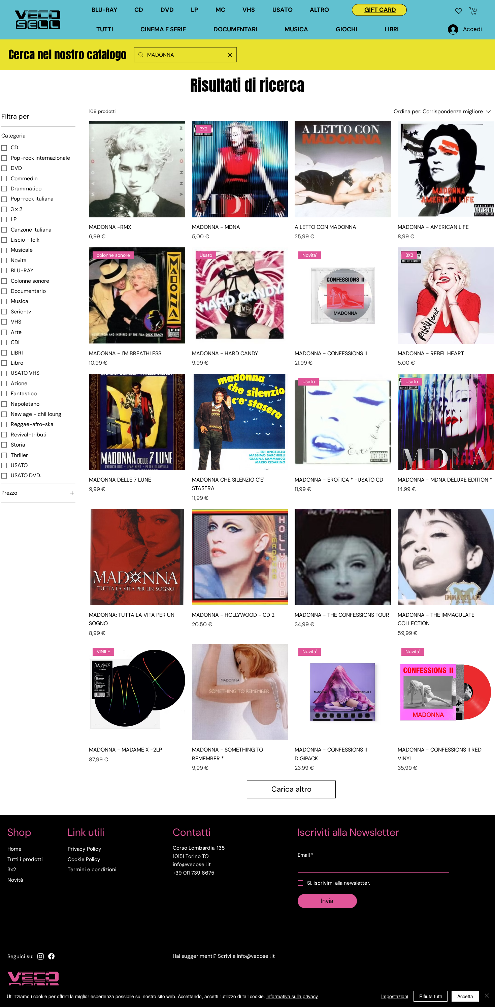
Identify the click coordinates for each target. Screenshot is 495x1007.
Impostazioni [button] (394, 996)
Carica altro (291, 789)
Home (14, 849)
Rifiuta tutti (430, 996)
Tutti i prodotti (25, 859)
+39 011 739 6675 (193, 872)
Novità (15, 880)
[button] (288, 10)
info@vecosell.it (256, 956)
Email (306, 855)
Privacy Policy (84, 849)
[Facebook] (51, 956)
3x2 (11, 869)
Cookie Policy (84, 859)
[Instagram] (40, 956)
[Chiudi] (487, 996)
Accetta (465, 996)
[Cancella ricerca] (230, 55)
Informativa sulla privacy (292, 996)
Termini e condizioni (92, 869)
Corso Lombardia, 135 (199, 848)
